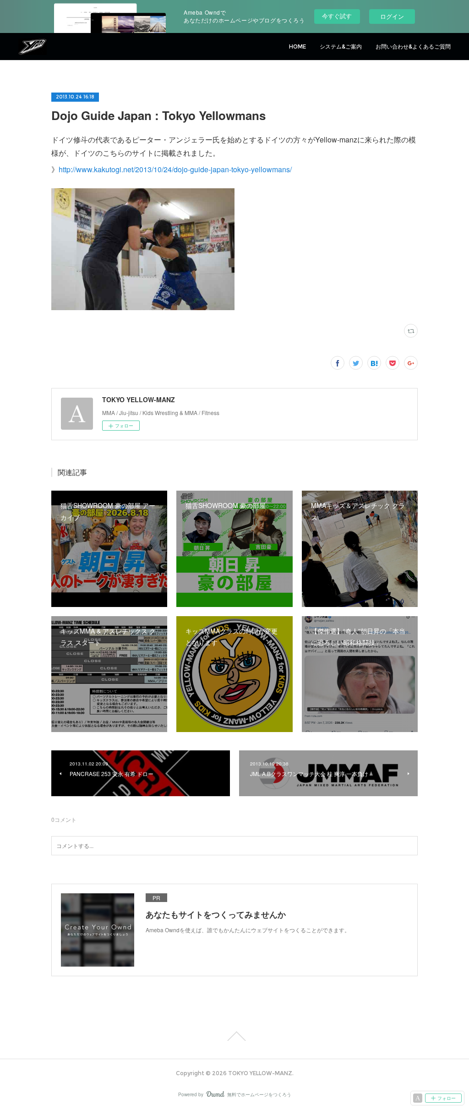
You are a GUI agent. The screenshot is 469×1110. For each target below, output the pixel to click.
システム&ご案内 (341, 46)
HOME (297, 46)
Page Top (234, 1036)
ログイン (392, 16)
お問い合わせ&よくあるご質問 (413, 46)
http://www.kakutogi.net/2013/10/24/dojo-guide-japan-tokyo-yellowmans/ (175, 169)
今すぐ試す (337, 15)
